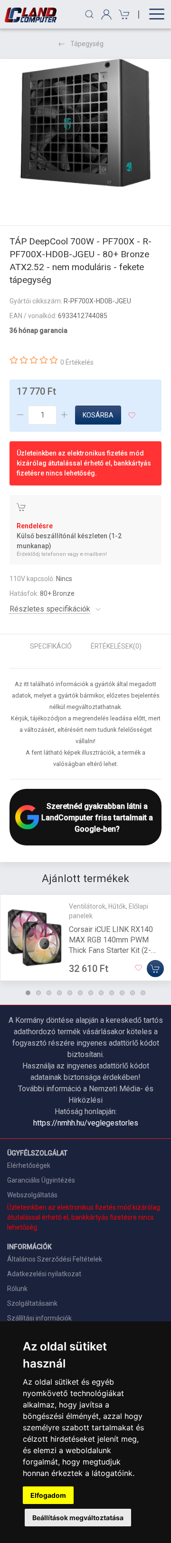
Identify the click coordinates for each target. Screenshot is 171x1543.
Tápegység (87, 44)
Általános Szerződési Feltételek (54, 1259)
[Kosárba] (155, 968)
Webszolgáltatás (32, 1195)
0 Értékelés (77, 362)
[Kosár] (122, 14)
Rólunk (17, 1288)
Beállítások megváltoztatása (78, 1518)
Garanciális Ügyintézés (41, 1180)
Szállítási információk (39, 1318)
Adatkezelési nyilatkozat (44, 1274)
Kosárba (98, 415)
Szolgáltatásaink (32, 1303)
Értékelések (116, 646)
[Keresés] (89, 14)
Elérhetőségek (28, 1165)
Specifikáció (51, 646)
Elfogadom (48, 1495)
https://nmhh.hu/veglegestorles (85, 1122)
